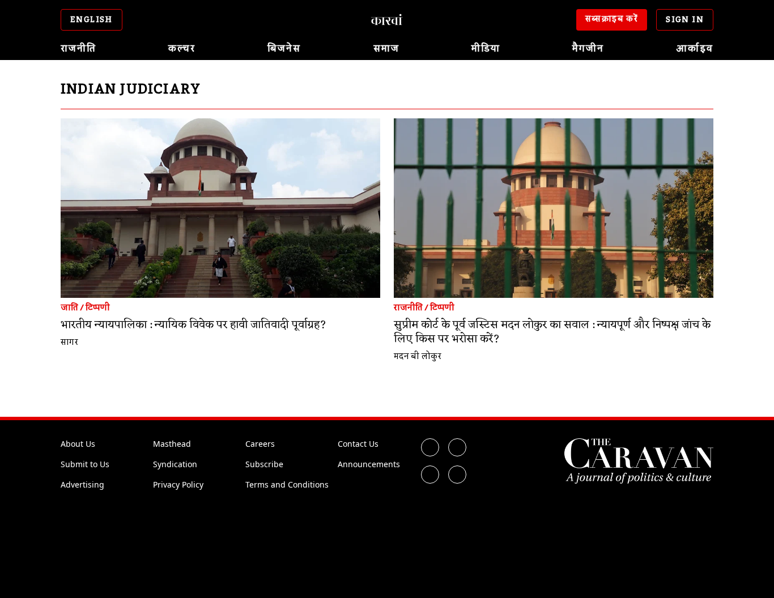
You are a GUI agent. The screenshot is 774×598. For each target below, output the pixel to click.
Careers (260, 443)
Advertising (82, 484)
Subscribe (264, 464)
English (91, 20)
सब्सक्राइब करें (612, 19)
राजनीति (78, 49)
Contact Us (358, 443)
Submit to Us (85, 464)
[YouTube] (457, 474)
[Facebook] (430, 447)
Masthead (172, 443)
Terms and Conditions (287, 484)
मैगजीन (588, 49)
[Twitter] (457, 447)
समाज (386, 49)
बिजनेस (284, 49)
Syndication (175, 464)
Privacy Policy (178, 484)
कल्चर (181, 49)
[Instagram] (430, 474)
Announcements (369, 464)
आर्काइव (694, 49)
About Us (78, 443)
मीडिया (485, 49)
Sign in (685, 20)
